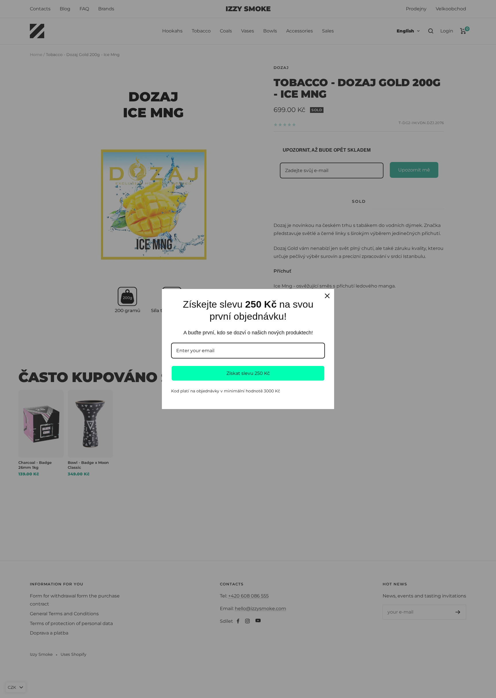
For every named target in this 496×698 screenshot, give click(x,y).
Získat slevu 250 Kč (248, 373)
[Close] (327, 296)
